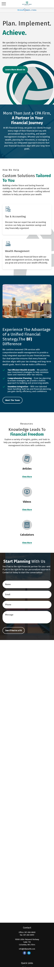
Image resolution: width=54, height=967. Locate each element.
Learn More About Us (15, 69)
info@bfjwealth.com (27, 949)
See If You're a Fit (13, 630)
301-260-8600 (29, 932)
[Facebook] (24, 953)
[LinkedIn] (29, 953)
